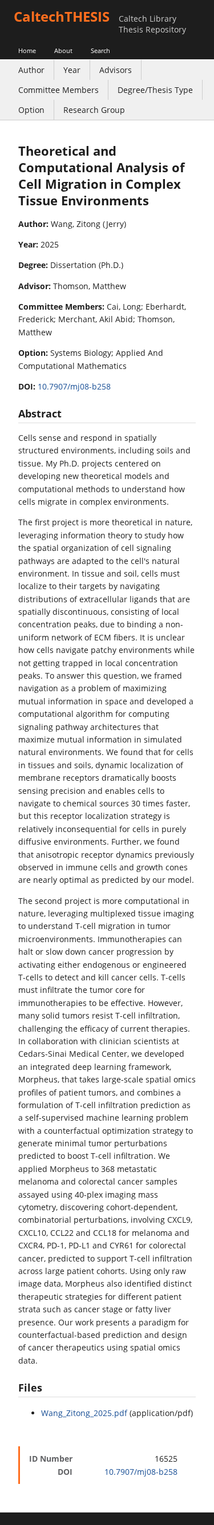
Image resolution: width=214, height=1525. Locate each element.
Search (100, 50)
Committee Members (58, 89)
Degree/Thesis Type (155, 89)
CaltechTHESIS (62, 16)
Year (71, 69)
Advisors (115, 69)
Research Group (94, 109)
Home (27, 50)
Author (31, 69)
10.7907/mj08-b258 (74, 386)
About (63, 50)
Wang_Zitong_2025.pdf (84, 1413)
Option (31, 109)
